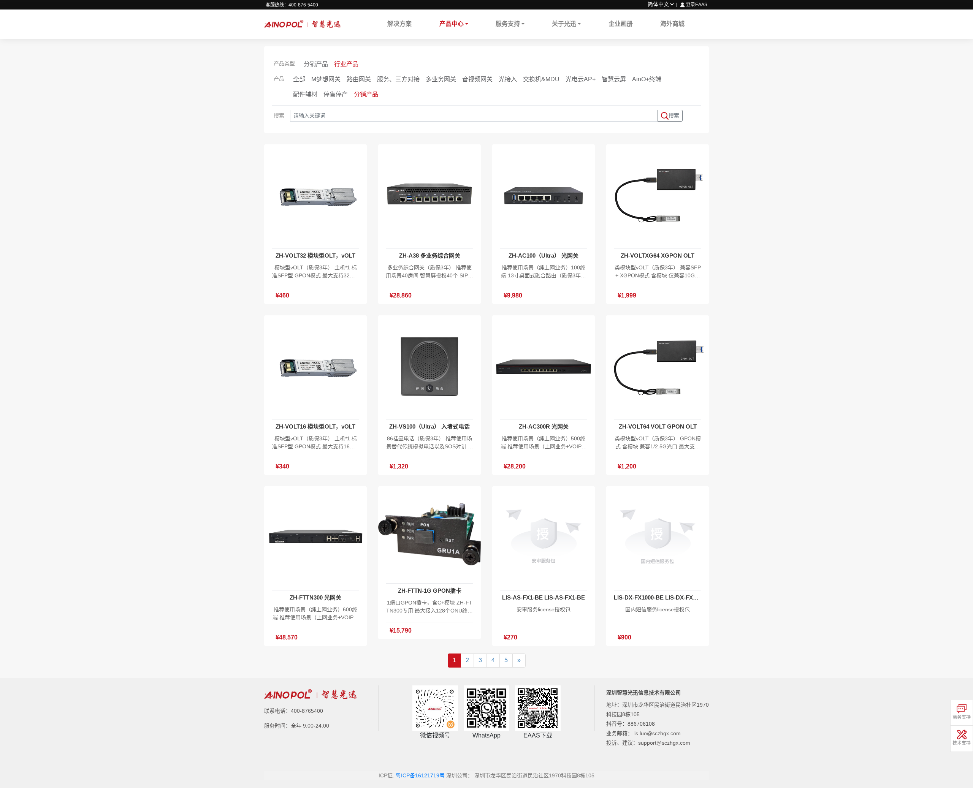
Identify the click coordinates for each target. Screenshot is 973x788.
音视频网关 (477, 79)
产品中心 (451, 24)
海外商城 (672, 24)
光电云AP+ (581, 79)
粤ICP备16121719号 (420, 775)
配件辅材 (305, 94)
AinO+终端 (646, 79)
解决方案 (399, 24)
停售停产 (335, 94)
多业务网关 (441, 79)
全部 (299, 79)
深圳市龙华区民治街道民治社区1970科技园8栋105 (534, 775)
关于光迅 (564, 24)
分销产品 (316, 64)
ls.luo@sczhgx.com (657, 733)
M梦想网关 (326, 79)
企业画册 (621, 24)
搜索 (674, 115)
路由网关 (359, 79)
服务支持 (508, 24)
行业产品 (346, 64)
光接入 (508, 79)
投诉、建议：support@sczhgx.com (648, 743)
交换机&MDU (541, 79)
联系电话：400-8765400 (293, 711)
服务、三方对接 (398, 79)
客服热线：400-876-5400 (292, 5)
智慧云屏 (614, 79)
